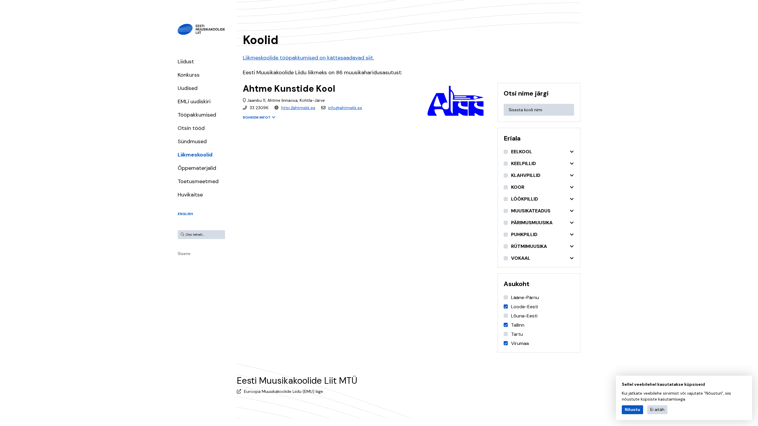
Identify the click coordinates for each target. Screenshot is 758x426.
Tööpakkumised (197, 115)
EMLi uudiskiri (194, 101)
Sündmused (192, 141)
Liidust (186, 61)
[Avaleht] (201, 29)
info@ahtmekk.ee (345, 107)
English (185, 214)
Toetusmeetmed (198, 181)
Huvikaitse (190, 195)
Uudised (187, 88)
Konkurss (189, 75)
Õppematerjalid (197, 168)
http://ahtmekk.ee (298, 107)
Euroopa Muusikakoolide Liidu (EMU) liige (283, 391)
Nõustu (632, 409)
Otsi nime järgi (526, 93)
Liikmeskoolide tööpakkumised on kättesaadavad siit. (308, 57)
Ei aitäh (657, 409)
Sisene (184, 253)
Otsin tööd (191, 128)
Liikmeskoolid (195, 155)
